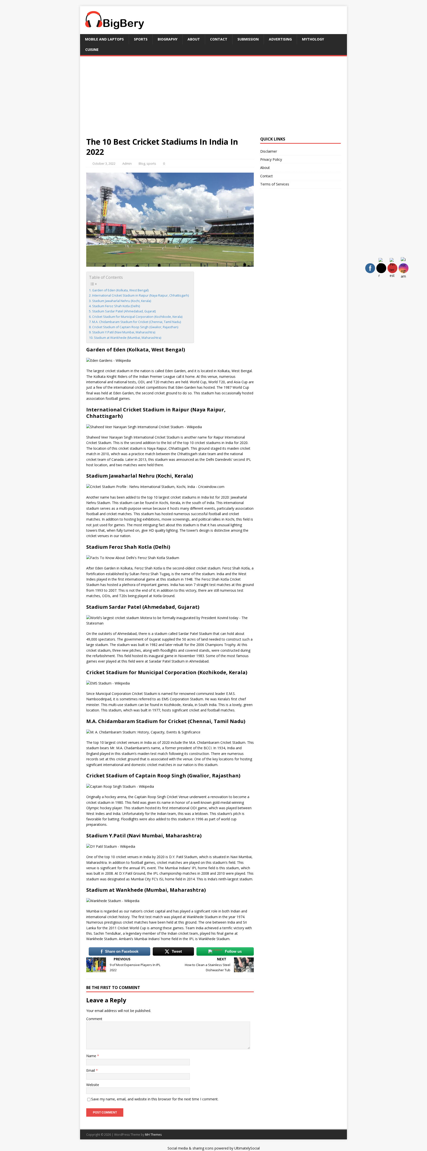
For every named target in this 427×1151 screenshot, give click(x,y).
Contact (218, 39)
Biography (167, 39)
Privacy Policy (271, 159)
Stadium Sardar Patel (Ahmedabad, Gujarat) (124, 311)
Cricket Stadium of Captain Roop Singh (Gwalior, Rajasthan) (135, 327)
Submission (248, 39)
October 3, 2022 (103, 163)
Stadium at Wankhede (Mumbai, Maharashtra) (127, 338)
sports (151, 163)
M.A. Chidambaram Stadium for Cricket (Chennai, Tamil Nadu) (136, 322)
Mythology (313, 39)
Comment (94, 1018)
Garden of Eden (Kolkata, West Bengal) (120, 290)
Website (92, 1084)
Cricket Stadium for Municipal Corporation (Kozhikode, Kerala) (137, 317)
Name (91, 1055)
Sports (141, 39)
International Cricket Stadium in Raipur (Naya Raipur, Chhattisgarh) (140, 295)
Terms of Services (274, 184)
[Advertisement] (213, 99)
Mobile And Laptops (104, 39)
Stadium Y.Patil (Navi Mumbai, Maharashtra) (123, 332)
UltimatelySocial (247, 1148)
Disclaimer (268, 151)
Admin (127, 163)
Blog (142, 163)
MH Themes (153, 1134)
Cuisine (92, 49)
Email (91, 1070)
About (194, 39)
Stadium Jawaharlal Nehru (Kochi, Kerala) (121, 301)
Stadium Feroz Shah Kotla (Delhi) (116, 306)
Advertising (280, 39)
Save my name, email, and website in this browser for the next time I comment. (154, 1099)
